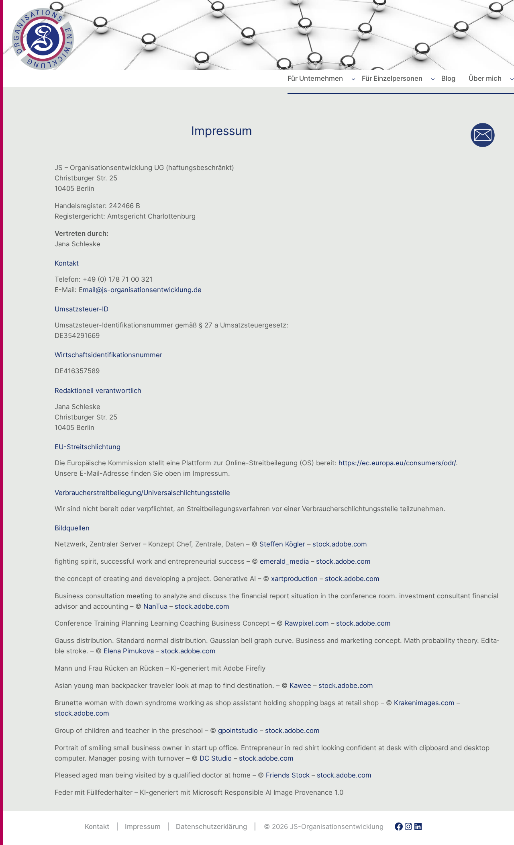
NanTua (155, 606)
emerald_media (284, 561)
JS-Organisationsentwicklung (336, 826)
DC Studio (216, 758)
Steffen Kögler (282, 544)
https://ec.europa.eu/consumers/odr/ (397, 463)
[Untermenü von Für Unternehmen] (353, 78)
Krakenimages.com (424, 703)
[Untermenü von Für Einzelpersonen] (433, 78)
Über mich (485, 78)
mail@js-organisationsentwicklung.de (142, 290)
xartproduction (294, 579)
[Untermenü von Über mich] (512, 78)
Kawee (300, 685)
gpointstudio (238, 730)
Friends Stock (288, 775)
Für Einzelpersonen (392, 78)
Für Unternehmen (315, 78)
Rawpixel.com (307, 623)
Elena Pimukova (129, 651)
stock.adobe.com (339, 544)
